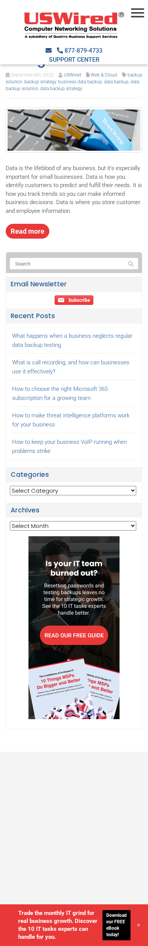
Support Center (74, 59)
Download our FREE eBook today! (116, 925)
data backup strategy (61, 88)
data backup (116, 81)
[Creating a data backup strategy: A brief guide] (74, 129)
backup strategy (40, 81)
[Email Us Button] (49, 50)
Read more (27, 231)
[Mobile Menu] (138, 13)
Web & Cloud (104, 75)
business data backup (80, 81)
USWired (72, 75)
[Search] (131, 264)
